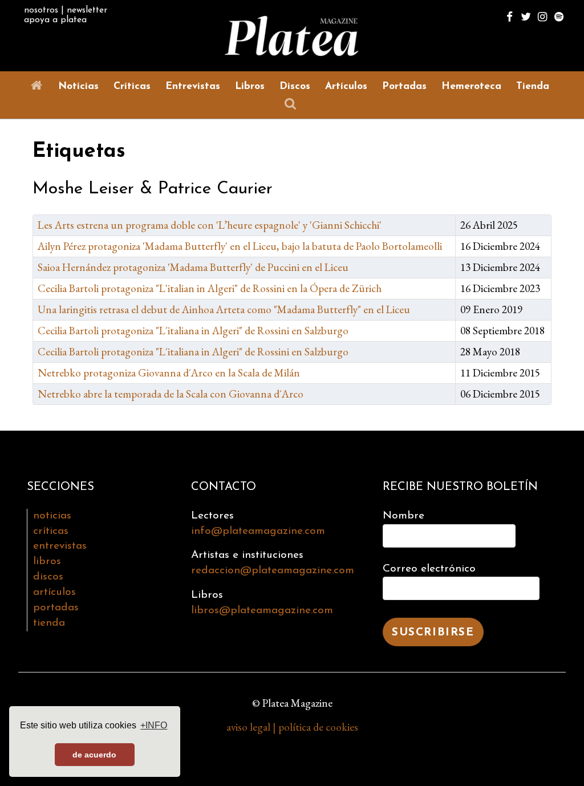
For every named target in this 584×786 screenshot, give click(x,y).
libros (47, 561)
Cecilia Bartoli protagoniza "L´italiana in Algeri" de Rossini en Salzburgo (193, 330)
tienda (49, 623)
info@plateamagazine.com (258, 531)
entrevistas (60, 546)
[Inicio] (39, 86)
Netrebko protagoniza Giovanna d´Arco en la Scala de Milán (169, 373)
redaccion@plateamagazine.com (272, 570)
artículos (54, 592)
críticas (50, 531)
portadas (56, 607)
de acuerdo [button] (94, 754)
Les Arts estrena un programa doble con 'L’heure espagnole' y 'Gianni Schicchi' (210, 225)
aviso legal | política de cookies (292, 727)
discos (48, 577)
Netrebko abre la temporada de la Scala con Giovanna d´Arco (170, 394)
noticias (52, 516)
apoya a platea (55, 20)
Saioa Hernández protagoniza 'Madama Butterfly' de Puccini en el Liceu (193, 267)
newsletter (87, 10)
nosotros (41, 10)
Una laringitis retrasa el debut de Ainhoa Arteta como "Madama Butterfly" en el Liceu (224, 309)
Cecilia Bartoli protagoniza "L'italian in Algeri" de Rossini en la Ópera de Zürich (210, 288)
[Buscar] (292, 104)
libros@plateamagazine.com (262, 610)
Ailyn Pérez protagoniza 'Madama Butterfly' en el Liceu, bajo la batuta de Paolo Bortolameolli (240, 246)
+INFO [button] (153, 725)
